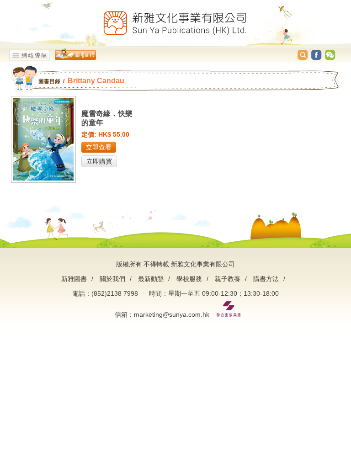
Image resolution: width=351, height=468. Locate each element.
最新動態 (151, 278)
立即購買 (99, 161)
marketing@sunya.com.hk (171, 314)
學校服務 (189, 278)
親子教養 (227, 278)
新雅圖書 (74, 278)
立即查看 (99, 147)
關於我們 (112, 278)
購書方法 (266, 278)
